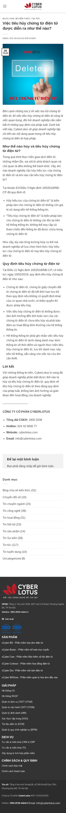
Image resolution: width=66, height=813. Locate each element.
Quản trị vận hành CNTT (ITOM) (18, 707)
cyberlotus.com (28, 432)
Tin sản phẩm (11, 531)
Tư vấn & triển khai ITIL (14, 747)
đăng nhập (25, 466)
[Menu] (5, 6)
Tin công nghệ (11, 510)
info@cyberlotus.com (28, 438)
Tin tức (35, 18)
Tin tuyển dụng (12, 551)
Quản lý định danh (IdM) (14, 713)
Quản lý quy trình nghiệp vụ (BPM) (19, 729)
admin (32, 38)
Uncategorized (12, 558)
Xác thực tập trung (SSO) (15, 718)
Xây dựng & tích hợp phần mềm (18, 753)
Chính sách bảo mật (12, 765)
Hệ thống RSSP (10, 696)
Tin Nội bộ (9, 524)
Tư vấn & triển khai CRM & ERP (18, 742)
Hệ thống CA (8, 690)
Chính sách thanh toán (13, 771)
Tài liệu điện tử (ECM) (13, 724)
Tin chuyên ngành (14, 503)
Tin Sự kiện (10, 538)
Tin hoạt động (11, 517)
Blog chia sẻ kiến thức (16, 18)
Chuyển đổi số (12, 497)
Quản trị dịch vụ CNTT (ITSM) (17, 701)
